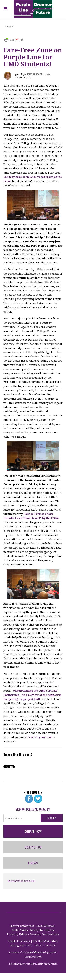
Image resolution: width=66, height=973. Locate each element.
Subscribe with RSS (23, 881)
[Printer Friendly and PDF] (14, 39)
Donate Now (33, 831)
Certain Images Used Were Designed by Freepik (33, 963)
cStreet (38, 956)
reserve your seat (40, 737)
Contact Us (33, 847)
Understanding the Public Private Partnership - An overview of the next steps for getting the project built (32, 695)
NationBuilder (30, 952)
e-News (33, 863)
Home (7, 26)
